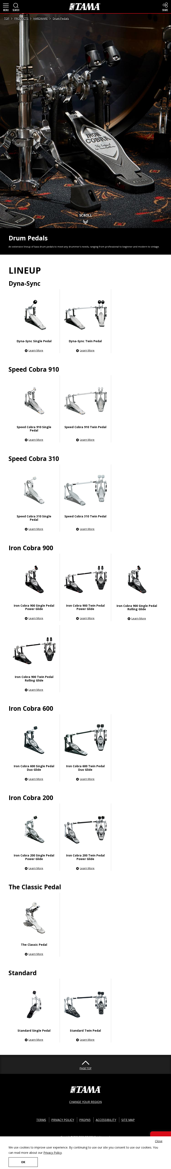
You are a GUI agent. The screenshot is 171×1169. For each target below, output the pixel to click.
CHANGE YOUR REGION (85, 1102)
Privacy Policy (52, 1153)
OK (23, 1162)
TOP (6, 18)
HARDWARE (40, 18)
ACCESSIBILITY (106, 1120)
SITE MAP (128, 1120)
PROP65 (85, 1120)
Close (158, 1141)
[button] (6, 7)
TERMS (41, 1120)
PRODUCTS (21, 18)
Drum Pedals (61, 18)
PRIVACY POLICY (62, 1120)
